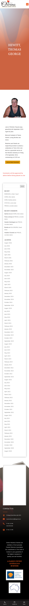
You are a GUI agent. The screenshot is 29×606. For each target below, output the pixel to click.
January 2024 (8, 329)
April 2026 (7, 255)
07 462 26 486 (9, 523)
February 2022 (8, 397)
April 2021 (7, 427)
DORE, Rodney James (10, 200)
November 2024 (9, 299)
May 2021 (7, 424)
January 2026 (8, 264)
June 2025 (7, 278)
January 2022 (8, 400)
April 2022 (7, 391)
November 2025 (9, 269)
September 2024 (9, 305)
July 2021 (7, 418)
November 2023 (9, 335)
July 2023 (7, 347)
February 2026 (8, 261)
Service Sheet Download (13, 162)
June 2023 (7, 350)
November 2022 (9, 371)
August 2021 (8, 415)
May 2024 (7, 317)
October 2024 (8, 302)
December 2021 (8, 403)
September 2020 (9, 448)
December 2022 (8, 368)
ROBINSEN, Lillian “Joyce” (11, 194)
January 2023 (8, 365)
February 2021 (8, 433)
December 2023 (8, 332)
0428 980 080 (9, 526)
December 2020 (8, 439)
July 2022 (7, 382)
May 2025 (7, 281)
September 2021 (9, 412)
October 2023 (8, 338)
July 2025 (7, 275)
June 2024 (7, 314)
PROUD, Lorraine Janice (10, 206)
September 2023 (9, 341)
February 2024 (8, 326)
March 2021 (7, 430)
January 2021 (8, 436)
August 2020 (8, 451)
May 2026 (7, 252)
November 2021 (9, 406)
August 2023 (8, 344)
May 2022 (7, 388)
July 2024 (7, 311)
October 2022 (8, 374)
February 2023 (8, 362)
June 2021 (7, 421)
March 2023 (7, 359)
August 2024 (8, 308)
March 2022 (7, 394)
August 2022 (8, 379)
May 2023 (7, 353)
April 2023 (7, 356)
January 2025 (8, 293)
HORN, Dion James (9, 197)
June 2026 (7, 249)
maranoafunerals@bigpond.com (13, 519)
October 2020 (8, 445)
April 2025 (7, 284)
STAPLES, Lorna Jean (10, 203)
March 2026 (7, 258)
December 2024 (8, 296)
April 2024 (7, 320)
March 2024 (7, 323)
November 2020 (9, 442)
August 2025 (8, 272)
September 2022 (9, 377)
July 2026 (7, 246)
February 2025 (8, 290)
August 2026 (8, 243)
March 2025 (7, 287)
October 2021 (8, 409)
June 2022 (7, 385)
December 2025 (8, 267)
